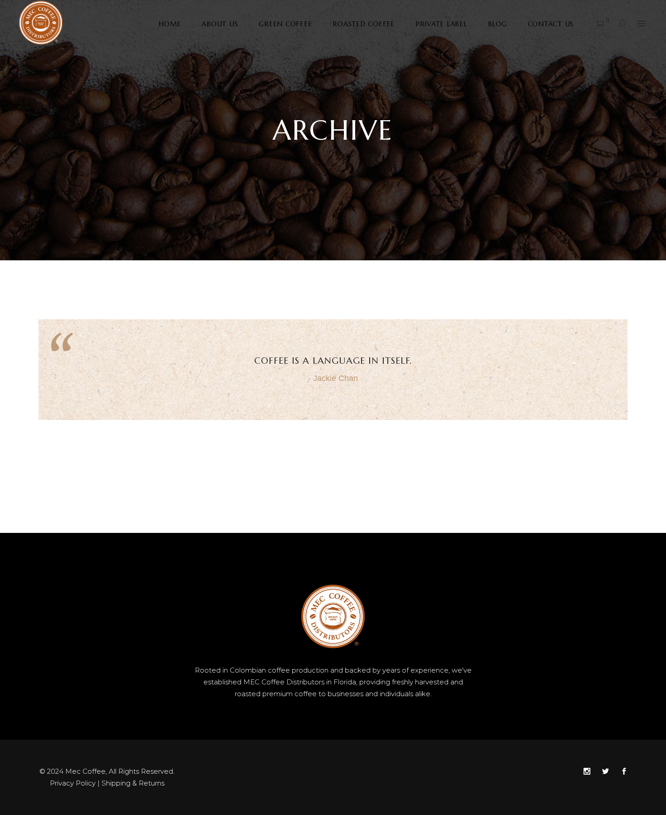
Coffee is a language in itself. (333, 360)
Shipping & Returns (132, 783)
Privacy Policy (73, 783)
